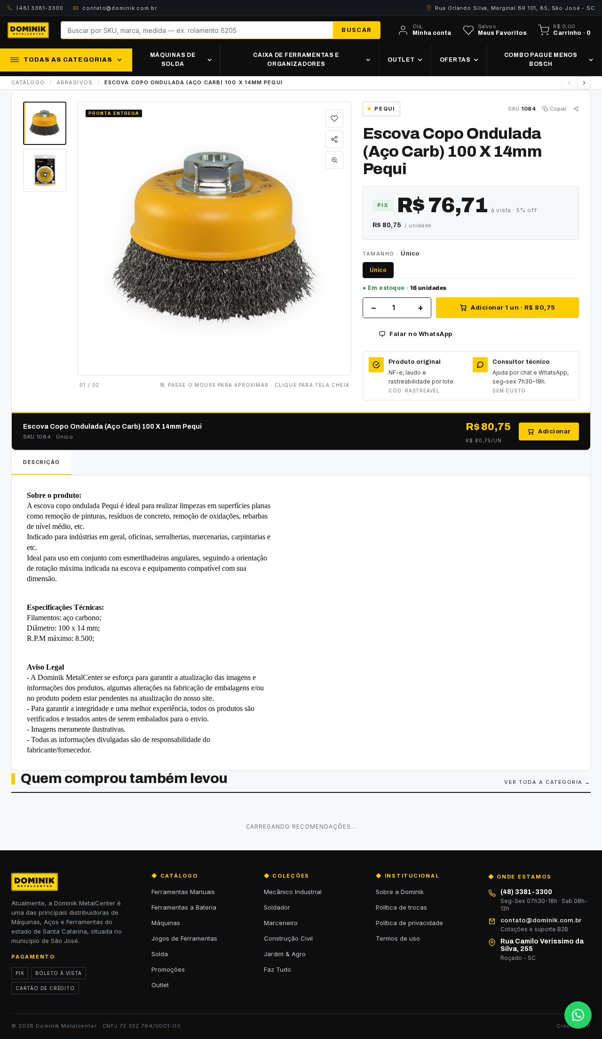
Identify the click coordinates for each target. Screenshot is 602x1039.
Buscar (356, 29)
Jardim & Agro (285, 954)
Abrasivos (74, 82)
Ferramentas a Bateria (183, 907)
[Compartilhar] (334, 139)
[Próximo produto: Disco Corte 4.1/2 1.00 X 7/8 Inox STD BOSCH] (584, 82)
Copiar (558, 108)
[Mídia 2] (44, 170)
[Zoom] (334, 160)
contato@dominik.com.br (119, 8)
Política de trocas (401, 907)
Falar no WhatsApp (420, 333)
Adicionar (554, 431)
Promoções (168, 969)
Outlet (160, 985)
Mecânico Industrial (293, 891)
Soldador (277, 907)
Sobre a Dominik (400, 891)
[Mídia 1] (44, 123)
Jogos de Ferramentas (184, 938)
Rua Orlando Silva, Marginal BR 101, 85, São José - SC (515, 8)
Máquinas (165, 923)
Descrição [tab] (41, 462)
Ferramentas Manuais (183, 891)
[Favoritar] (334, 119)
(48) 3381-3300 (39, 8)
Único (378, 269)
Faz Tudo (277, 969)
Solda (159, 954)
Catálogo (28, 82)
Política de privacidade (409, 923)
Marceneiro (281, 923)
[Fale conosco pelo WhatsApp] (578, 1015)
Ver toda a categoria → (547, 782)
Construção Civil (288, 938)
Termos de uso (398, 938)
